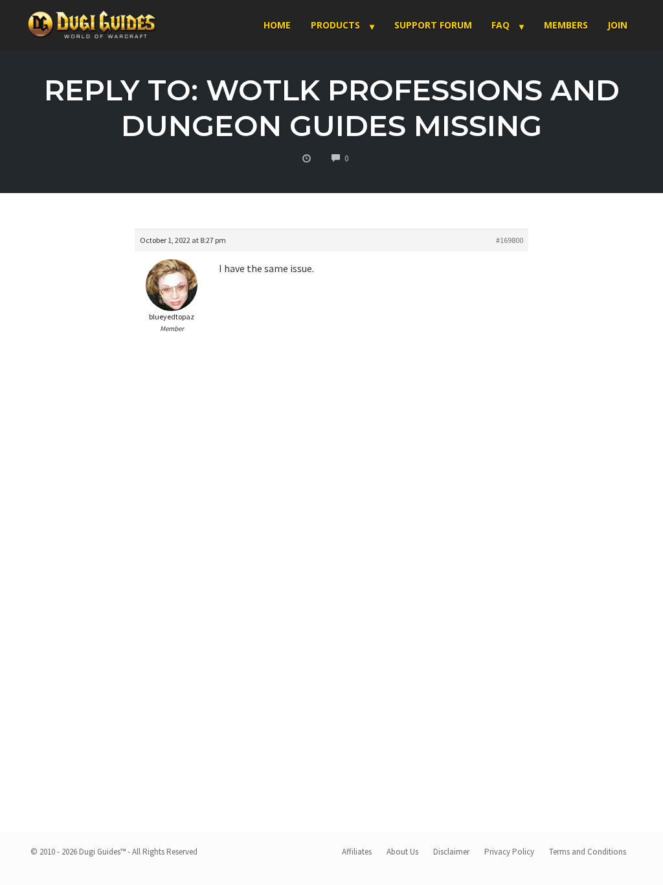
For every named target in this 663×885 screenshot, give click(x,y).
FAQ (500, 25)
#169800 (509, 240)
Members (566, 25)
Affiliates (357, 851)
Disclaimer (451, 851)
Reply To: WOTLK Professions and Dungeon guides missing (332, 107)
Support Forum (433, 25)
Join (617, 25)
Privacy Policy (509, 851)
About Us (402, 851)
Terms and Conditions (587, 851)
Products (335, 25)
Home (277, 25)
